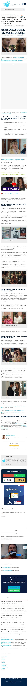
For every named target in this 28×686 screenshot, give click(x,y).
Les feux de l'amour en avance (6, 645)
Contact (13, 678)
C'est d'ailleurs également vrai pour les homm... (14, 617)
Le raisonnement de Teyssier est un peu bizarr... (15, 608)
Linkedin (3, 668)
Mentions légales (8, 678)
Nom (16, 530)
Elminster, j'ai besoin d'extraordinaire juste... (14, 615)
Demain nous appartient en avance (7, 639)
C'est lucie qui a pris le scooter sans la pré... (15, 603)
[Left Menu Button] (1, 4)
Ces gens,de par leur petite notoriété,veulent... (14, 601)
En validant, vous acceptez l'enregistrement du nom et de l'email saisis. (12, 536)
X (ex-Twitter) (4, 656)
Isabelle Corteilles (4, 26)
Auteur (16, 678)
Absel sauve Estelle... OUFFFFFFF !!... (17, 606)
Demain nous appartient (12, 26)
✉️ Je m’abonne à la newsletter (14, 587)
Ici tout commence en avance (6, 642)
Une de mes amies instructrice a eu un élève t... (18, 631)
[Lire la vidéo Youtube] (14, 184)
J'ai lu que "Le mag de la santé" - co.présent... (15, 629)
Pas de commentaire (21, 26)
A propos (20, 678)
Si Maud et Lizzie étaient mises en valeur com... (16, 622)
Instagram (3, 659)
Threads (3, 661)
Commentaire (3, 516)
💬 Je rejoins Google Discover (14, 590)
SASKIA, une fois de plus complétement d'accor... (14, 620)
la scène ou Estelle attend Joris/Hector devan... (18, 610)
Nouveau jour (3, 648)
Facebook (3, 658)
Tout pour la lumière (12, 648)
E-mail (16, 533)
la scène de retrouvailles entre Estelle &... (17, 613)
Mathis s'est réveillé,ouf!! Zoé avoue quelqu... (13, 634)
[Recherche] (23, 9)
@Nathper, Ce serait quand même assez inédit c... (16, 624)
